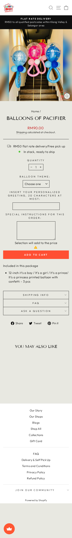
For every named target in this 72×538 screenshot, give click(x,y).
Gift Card (36, 441)
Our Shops (36, 416)
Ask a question (36, 310)
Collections (36, 435)
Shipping (21, 132)
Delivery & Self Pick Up (36, 460)
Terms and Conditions (36, 466)
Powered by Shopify (36, 500)
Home (35, 111)
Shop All (36, 428)
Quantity (36, 160)
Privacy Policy (36, 472)
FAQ (36, 303)
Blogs (36, 422)
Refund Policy (36, 478)
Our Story (36, 410)
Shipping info (36, 294)
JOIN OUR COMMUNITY (35, 490)
